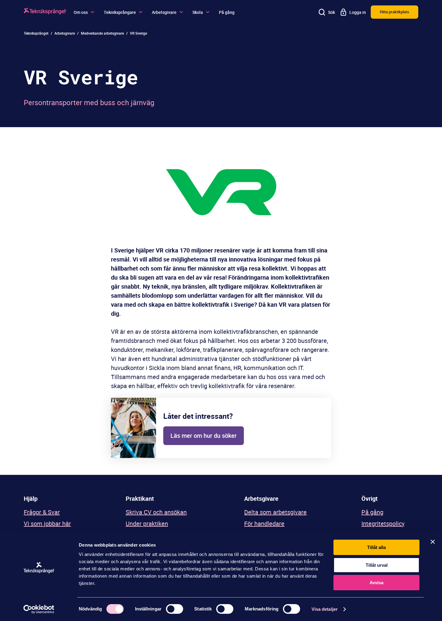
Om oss (81, 12)
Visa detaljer (325, 609)
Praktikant (140, 498)
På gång (227, 12)
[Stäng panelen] (433, 542)
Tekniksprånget (36, 33)
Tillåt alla (376, 547)
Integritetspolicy (382, 523)
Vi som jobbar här (47, 523)
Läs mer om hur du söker (203, 435)
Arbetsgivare (164, 12)
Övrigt (369, 498)
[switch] (174, 609)
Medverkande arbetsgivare (102, 33)
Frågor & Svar (42, 512)
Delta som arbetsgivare (275, 512)
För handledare (264, 523)
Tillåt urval (377, 565)
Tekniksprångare (120, 12)
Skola (197, 12)
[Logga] (45, 12)
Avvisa (376, 582)
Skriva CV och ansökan (156, 512)
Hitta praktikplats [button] (394, 11)
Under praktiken (147, 523)
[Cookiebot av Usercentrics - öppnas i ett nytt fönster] (39, 609)
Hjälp (31, 498)
